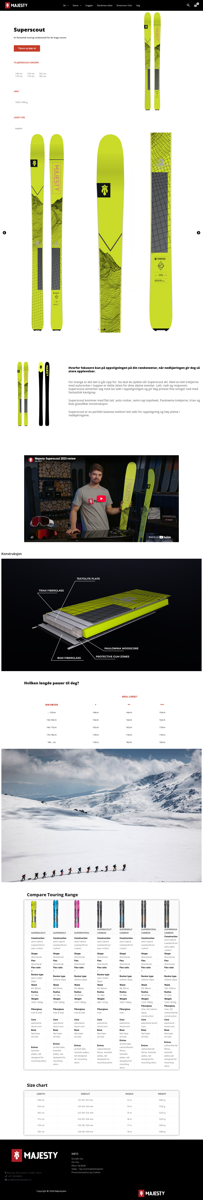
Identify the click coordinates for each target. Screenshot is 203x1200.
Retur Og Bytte (79, 1165)
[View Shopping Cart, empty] (195, 5)
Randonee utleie (104, 5)
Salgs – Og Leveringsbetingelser (87, 1169)
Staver (76, 5)
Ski (64, 5)
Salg (138, 5)
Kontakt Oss (77, 1158)
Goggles (89, 5)
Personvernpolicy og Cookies (86, 1172)
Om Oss (75, 1162)
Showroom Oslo (124, 5)
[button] (67, 5)
